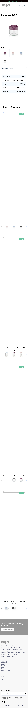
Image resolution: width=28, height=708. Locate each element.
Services (3, 681)
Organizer (3, 676)
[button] (14, 68)
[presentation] (1, 227)
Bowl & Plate (4, 664)
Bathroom (4, 662)
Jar (15, 11)
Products (7, 11)
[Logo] (6, 5)
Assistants (4, 661)
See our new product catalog (14, 1)
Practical (3, 678)
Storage (3, 682)
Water (2, 684)
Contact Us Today (8, 629)
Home (2, 11)
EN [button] (19, 5)
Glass (11, 11)
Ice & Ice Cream (5, 670)
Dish (2, 667)
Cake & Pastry (5, 665)
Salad (2, 679)
